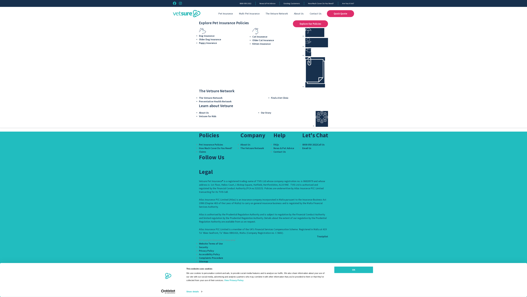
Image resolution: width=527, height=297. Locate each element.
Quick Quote (340, 13)
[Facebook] (174, 3)
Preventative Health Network (215, 101)
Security (203, 247)
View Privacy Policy (233, 280)
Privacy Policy (206, 250)
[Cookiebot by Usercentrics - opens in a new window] (168, 292)
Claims (202, 151)
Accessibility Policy (209, 254)
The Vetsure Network (277, 13)
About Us (299, 13)
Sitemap (203, 261)
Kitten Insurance (261, 43)
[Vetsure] (186, 13)
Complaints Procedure (211, 257)
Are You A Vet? (348, 3)
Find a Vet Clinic (279, 97)
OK (353, 270)
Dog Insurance (207, 35)
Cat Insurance (259, 36)
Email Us (306, 148)
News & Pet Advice (267, 3)
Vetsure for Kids (207, 116)
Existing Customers (292, 3)
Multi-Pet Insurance (249, 13)
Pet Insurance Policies (211, 144)
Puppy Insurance (208, 43)
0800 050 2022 (245, 3)
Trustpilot (322, 236)
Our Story (266, 112)
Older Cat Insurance (263, 40)
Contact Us (316, 13)
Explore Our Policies (310, 23)
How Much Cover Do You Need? (321, 3)
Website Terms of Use (211, 243)
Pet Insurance (225, 13)
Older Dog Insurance (210, 39)
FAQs (276, 144)
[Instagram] (180, 3)
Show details (192, 291)
